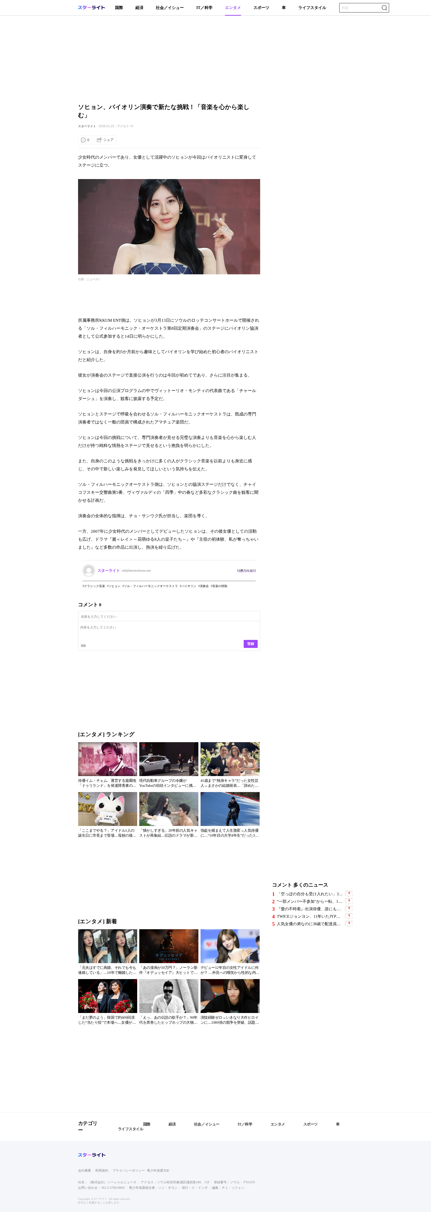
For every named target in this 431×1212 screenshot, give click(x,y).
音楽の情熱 (219, 586)
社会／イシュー (170, 7)
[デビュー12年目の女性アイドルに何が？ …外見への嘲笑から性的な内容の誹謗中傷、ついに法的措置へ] (230, 953)
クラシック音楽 (94, 586)
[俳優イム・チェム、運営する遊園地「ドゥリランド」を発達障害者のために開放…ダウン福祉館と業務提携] (107, 766)
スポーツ (261, 7)
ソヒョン (114, 586)
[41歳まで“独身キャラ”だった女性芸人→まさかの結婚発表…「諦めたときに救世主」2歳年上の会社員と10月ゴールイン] (230, 766)
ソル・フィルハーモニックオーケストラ (151, 586)
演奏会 (204, 586)
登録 (250, 644)
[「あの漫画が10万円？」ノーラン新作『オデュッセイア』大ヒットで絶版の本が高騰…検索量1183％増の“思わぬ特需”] (168, 953)
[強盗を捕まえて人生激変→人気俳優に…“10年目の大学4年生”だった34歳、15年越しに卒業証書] (230, 815)
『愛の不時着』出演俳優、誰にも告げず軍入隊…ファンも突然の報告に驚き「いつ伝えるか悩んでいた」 (310, 909)
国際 (119, 7)
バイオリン (188, 586)
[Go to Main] (91, 8)
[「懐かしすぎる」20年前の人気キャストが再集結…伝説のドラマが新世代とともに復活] (168, 815)
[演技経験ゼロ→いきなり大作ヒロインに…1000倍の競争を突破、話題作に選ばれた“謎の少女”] (230, 1002)
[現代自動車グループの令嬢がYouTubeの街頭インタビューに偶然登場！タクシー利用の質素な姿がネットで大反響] (168, 766)
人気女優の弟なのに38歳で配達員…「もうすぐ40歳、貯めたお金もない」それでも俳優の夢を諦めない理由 (310, 924)
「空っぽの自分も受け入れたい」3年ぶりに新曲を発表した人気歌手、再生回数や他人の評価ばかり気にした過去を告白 (310, 894)
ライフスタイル (312, 7)
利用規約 (101, 1170)
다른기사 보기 (246, 570)
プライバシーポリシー (128, 1170)
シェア (108, 140)
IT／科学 (204, 7)
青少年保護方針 (158, 1170)
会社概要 (84, 1170)
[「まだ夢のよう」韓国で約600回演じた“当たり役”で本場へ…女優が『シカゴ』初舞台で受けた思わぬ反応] (107, 1002)
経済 (139, 7)
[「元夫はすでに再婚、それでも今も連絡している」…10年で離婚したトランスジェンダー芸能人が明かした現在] (107, 953)
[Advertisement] (215, 59)
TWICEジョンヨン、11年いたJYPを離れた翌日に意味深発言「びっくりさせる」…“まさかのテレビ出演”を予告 (310, 916)
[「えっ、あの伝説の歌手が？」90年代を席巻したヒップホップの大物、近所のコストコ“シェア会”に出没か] (168, 1002)
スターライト (87, 126)
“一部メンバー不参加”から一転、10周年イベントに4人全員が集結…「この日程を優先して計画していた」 (310, 901)
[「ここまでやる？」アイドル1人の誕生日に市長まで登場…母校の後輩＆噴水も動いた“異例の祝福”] (107, 815)
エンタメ (233, 7)
